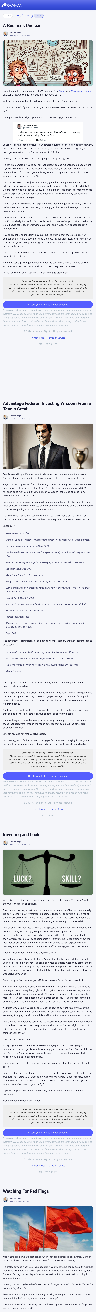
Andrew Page (15, 32)
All (18, 16)
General (39, 16)
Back (9, 16)
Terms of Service (56, 337)
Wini (61, 91)
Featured (27, 16)
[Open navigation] (92, 4)
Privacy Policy (38, 337)
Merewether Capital (81, 91)
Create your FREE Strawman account (48, 304)
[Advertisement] (48, 368)
